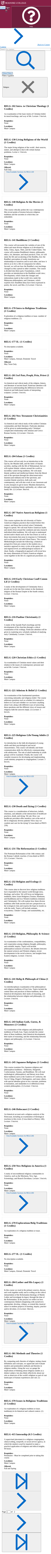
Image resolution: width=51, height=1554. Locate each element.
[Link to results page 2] (21, 1523)
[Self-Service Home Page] (21, 3)
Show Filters (7, 73)
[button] (25, 60)
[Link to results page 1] (21, 1481)
